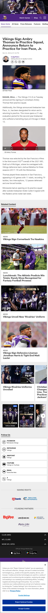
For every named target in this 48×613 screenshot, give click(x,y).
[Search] (40, 17)
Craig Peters (15, 57)
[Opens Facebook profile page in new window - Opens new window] (12, 61)
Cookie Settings (24, 595)
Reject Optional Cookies (24, 602)
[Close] (45, 564)
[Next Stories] (43, 416)
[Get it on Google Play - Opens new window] (31, 554)
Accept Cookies (24, 609)
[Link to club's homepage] (4, 17)
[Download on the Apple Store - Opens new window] (15, 553)
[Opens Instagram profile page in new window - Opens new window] (19, 61)
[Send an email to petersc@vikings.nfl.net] (23, 61)
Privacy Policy (15, 591)
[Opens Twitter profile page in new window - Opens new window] (16, 61)
